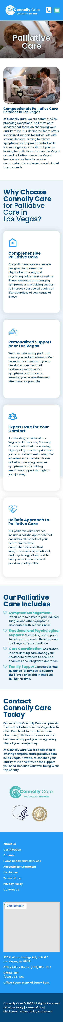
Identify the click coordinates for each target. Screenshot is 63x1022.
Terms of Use (35, 1007)
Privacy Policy (14, 1007)
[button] (57, 10)
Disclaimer (10, 1011)
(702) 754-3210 (13, 977)
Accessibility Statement (36, 1011)
